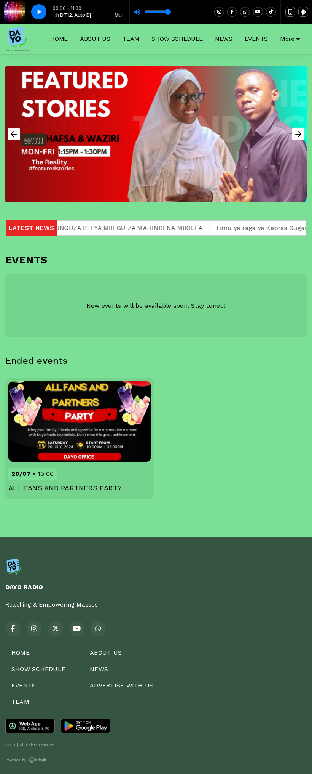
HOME (59, 38)
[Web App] (290, 12)
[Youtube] (258, 12)
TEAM (131, 38)
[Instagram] (219, 12)
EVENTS (256, 38)
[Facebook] (232, 12)
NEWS (223, 38)
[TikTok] (271, 12)
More (288, 38)
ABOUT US (95, 38)
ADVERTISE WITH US (121, 685)
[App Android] (303, 12)
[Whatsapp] (245, 12)
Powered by (15, 760)
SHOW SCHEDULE (177, 38)
